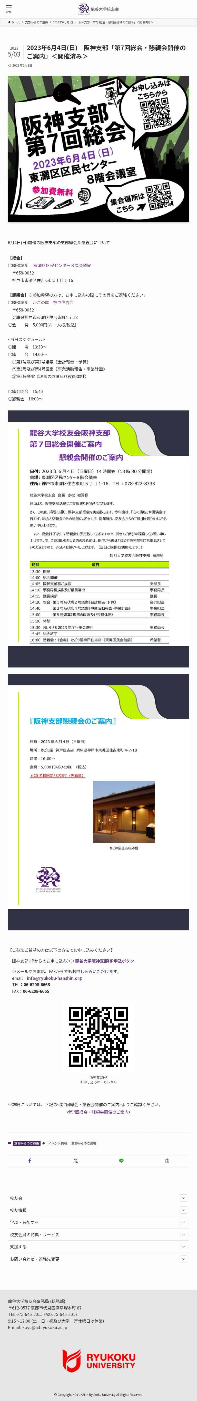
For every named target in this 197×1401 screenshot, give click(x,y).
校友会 (16, 1198)
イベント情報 (57, 1143)
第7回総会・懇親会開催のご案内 (99, 1112)
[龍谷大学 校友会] (98, 9)
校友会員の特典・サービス (34, 1234)
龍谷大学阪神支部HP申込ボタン (104, 961)
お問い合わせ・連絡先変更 (34, 1259)
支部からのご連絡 (26, 1143)
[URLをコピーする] (167, 1160)
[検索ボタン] (188, 9)
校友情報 (18, 1210)
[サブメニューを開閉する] (183, 1198)
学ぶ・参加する (24, 1222)
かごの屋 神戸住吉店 (53, 302)
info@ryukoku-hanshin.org (54, 978)
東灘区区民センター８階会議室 (62, 265)
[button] (30, 1160)
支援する (18, 1246)
